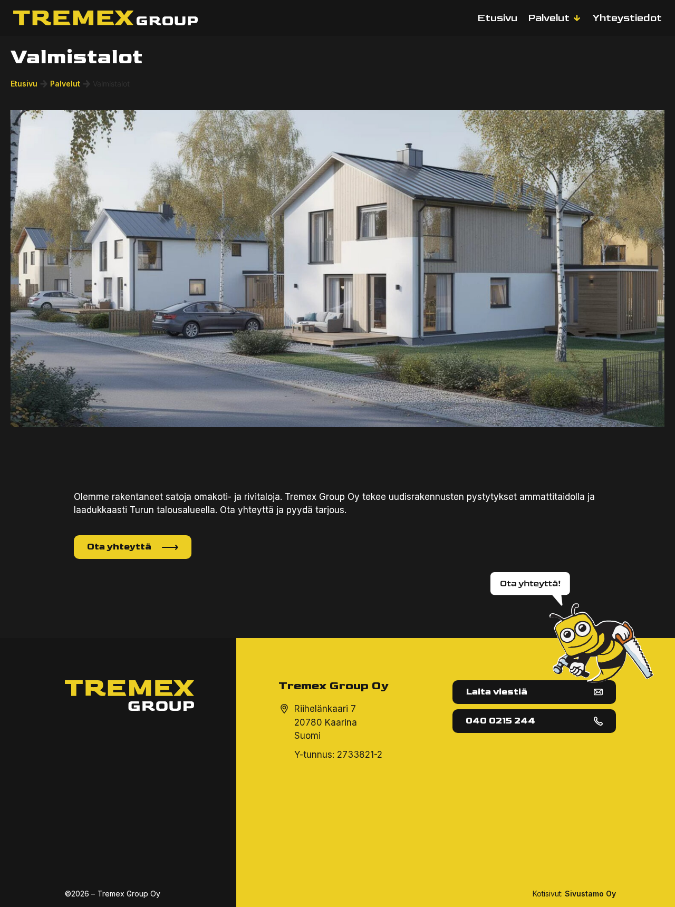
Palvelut (65, 83)
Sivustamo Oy (590, 893)
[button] (555, 18)
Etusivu (24, 83)
